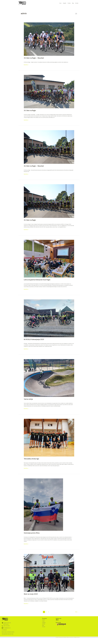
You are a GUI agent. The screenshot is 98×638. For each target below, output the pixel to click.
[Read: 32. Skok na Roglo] (49, 201)
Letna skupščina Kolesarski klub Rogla (37, 280)
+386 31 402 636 (6, 625)
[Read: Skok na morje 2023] (49, 572)
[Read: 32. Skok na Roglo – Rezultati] (49, 146)
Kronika (69, 3)
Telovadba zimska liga (31, 459)
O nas (60, 3)
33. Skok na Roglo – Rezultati (34, 58)
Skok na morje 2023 (31, 594)
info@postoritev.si (77, 637)
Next (76, 611)
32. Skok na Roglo (30, 220)
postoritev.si (71, 637)
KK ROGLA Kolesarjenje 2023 (34, 339)
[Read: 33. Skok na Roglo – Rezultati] (49, 39)
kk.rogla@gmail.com (7, 627)
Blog (73, 3)
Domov (43, 619)
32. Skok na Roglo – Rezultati (34, 166)
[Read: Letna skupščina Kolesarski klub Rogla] (49, 258)
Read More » (26, 64)
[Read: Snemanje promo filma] (43, 504)
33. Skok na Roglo (30, 110)
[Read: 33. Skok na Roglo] (49, 91)
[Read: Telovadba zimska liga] (49, 437)
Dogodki (64, 3)
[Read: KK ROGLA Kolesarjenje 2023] (49, 318)
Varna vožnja (28, 399)
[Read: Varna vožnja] (49, 377)
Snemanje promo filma (31, 533)
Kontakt (76, 3)
